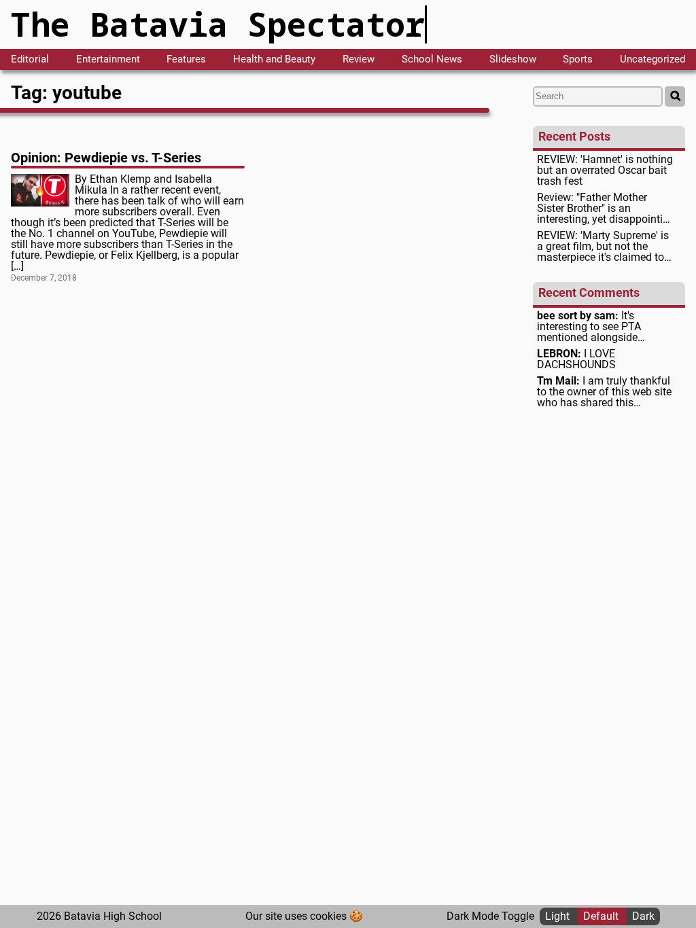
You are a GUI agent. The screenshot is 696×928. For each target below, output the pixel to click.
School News (432, 59)
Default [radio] (602, 916)
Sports (578, 59)
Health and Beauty (274, 59)
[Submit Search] (675, 96)
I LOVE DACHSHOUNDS (576, 359)
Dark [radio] (643, 916)
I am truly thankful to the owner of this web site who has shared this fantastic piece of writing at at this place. (604, 392)
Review (359, 59)
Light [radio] (558, 916)
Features (186, 59)
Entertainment (108, 59)
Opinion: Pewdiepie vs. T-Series (106, 157)
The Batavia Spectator (218, 24)
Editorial (30, 59)
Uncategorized (652, 59)
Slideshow (512, 59)
